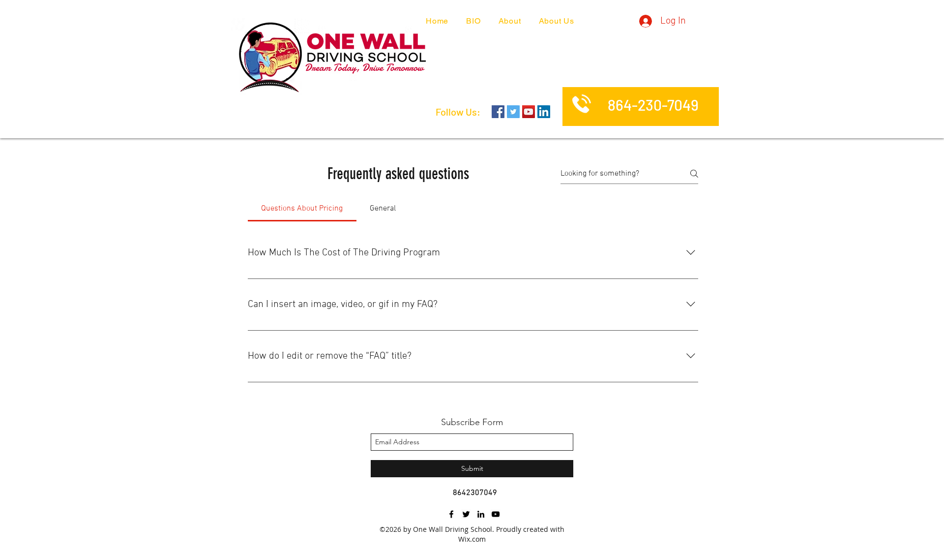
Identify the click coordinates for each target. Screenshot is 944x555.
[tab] (302, 208)
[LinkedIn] (543, 111)
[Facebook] (498, 111)
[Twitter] (513, 111)
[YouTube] (528, 111)
